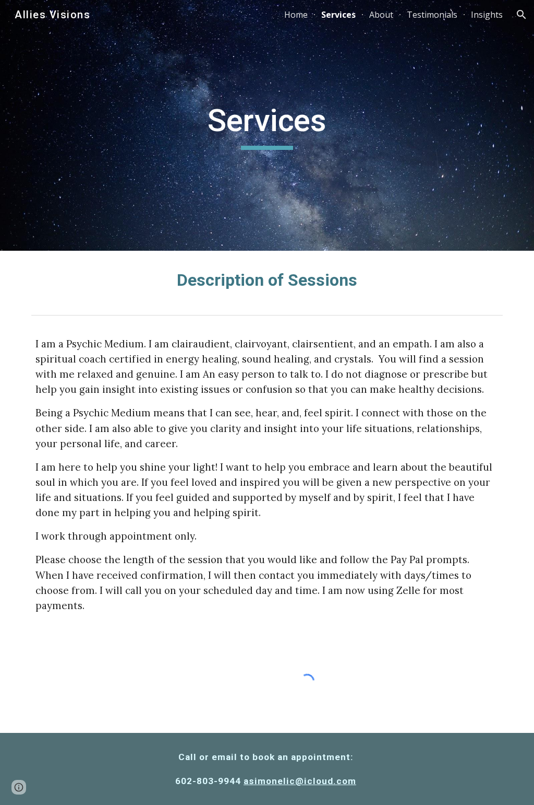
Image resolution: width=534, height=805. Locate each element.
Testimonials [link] (432, 14)
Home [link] (296, 14)
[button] (521, 14)
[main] (267, 125)
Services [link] (338, 14)
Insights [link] (487, 14)
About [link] (381, 14)
